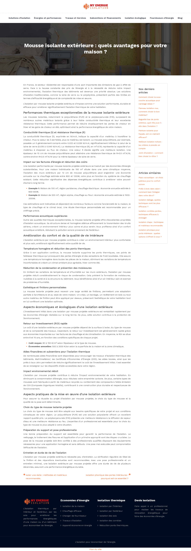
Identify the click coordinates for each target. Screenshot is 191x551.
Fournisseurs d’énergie (162, 18)
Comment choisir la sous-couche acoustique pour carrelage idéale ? (150, 100)
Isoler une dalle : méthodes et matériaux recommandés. (46, 477)
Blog (180, 18)
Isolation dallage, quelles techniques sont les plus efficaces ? (150, 203)
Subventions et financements (105, 18)
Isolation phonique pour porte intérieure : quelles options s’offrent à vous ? (150, 233)
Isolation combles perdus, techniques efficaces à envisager (150, 214)
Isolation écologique (135, 18)
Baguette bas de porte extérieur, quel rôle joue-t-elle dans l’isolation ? (150, 122)
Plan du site (95, 549)
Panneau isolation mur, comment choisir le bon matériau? (149, 111)
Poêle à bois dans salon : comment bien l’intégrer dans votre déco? (150, 192)
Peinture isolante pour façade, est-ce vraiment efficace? (149, 134)
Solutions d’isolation (19, 18)
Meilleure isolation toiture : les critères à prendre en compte (150, 145)
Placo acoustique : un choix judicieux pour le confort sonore (151, 180)
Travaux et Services (75, 18)
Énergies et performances (47, 18)
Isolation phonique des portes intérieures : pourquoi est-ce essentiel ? (107, 477)
